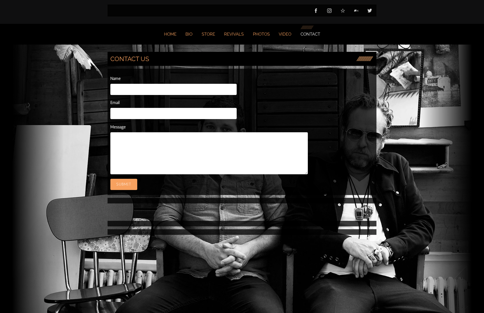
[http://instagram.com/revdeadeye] (329, 10)
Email (115, 102)
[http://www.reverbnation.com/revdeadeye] (343, 10)
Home (170, 34)
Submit (123, 184)
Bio (188, 34)
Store (208, 34)
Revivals (234, 34)
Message (118, 126)
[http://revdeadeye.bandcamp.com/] (356, 10)
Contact (310, 34)
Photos (261, 34)
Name (115, 78)
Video (285, 34)
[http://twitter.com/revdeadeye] (369, 10)
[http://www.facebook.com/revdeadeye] (316, 10)
